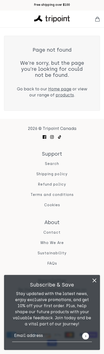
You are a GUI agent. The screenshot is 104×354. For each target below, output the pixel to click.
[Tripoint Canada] (52, 19)
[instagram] (52, 137)
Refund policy (52, 185)
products (65, 95)
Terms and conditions (52, 195)
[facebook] (44, 137)
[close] (94, 280)
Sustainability (52, 253)
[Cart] (97, 19)
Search (52, 164)
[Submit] (85, 336)
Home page (59, 89)
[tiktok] (59, 137)
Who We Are (52, 243)
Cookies (52, 205)
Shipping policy (52, 174)
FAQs (52, 264)
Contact (52, 233)
